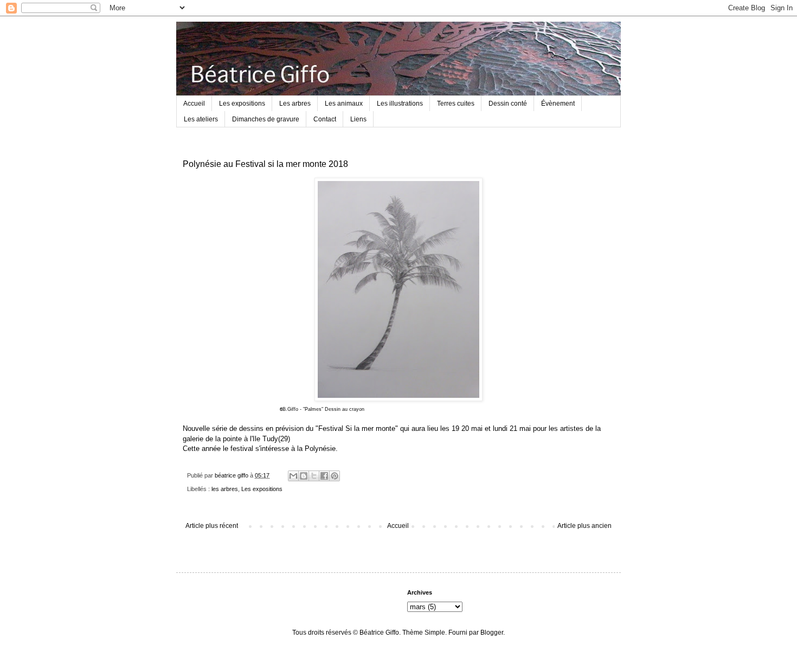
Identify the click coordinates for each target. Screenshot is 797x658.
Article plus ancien (584, 526)
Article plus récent (211, 526)
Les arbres (295, 103)
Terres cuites (455, 103)
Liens (358, 119)
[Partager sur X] (313, 475)
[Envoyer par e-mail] (293, 475)
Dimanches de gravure (265, 119)
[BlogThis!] (303, 475)
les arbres (224, 489)
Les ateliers (201, 119)
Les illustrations (400, 103)
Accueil (194, 103)
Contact (324, 119)
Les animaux (344, 103)
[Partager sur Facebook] (324, 475)
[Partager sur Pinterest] (334, 475)
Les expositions (242, 103)
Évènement (558, 103)
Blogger (491, 632)
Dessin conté (508, 103)
